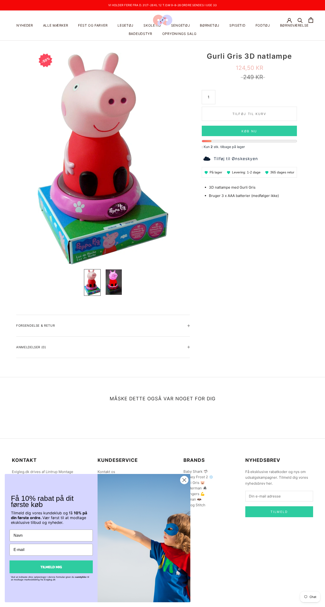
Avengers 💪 (194, 494)
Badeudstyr (140, 34)
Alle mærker (55, 25)
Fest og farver (93, 25)
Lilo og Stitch (194, 505)
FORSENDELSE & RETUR (35, 325)
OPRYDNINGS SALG (179, 34)
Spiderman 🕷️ (195, 488)
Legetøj (125, 25)
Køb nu (249, 131)
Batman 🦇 (192, 499)
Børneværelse (294, 25)
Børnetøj (209, 25)
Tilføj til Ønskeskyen (236, 158)
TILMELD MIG (51, 567)
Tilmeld (279, 512)
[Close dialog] (184, 480)
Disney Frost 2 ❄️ (198, 477)
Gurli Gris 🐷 (194, 482)
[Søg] (300, 20)
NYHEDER (24, 25)
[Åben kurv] (311, 20)
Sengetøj (180, 25)
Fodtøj (263, 25)
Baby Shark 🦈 (195, 471)
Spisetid (237, 25)
